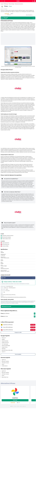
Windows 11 (4, 337)
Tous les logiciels (18, 354)
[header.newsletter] (4, 1)
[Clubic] (18, 1)
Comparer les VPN (18, 332)
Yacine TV (3, 351)
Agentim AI (4, 359)
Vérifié (11, 6)
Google (2, 263)
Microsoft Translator (5, 361)
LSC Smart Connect (5, 362)
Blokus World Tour (5, 377)
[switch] (32, 1)
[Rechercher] (2, 1)
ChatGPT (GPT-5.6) (5, 342)
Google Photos (15, 397)
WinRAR (3, 339)
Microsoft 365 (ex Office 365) (7, 350)
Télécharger (15, 400)
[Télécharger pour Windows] (34, 313)
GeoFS (3, 364)
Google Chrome (4, 347)
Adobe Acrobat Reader (6, 345)
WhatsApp (3, 348)
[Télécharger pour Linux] (34, 316)
